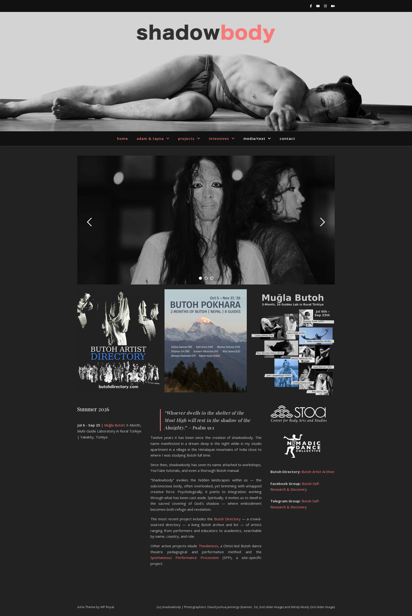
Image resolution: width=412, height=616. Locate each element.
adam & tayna (150, 138)
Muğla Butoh (114, 425)
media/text (254, 138)
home (122, 138)
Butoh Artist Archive (317, 471)
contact (287, 138)
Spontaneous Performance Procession (184, 557)
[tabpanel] (206, 220)
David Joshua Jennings (223, 607)
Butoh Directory (227, 518)
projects (186, 138)
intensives (219, 138)
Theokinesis (208, 545)
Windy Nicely (300, 607)
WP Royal (107, 607)
